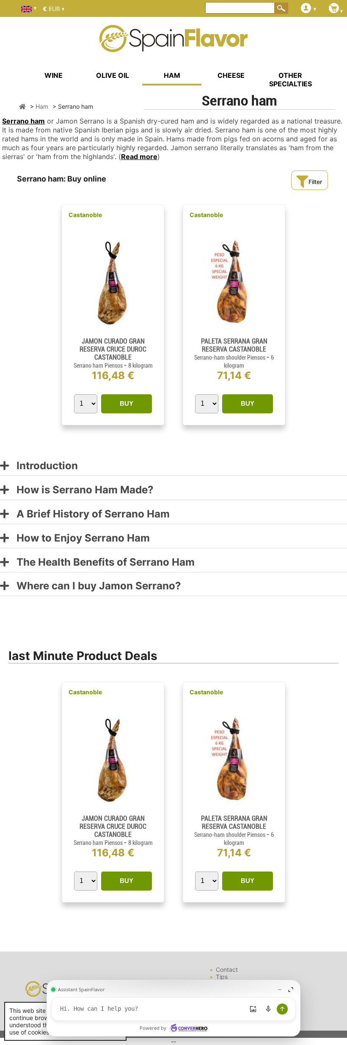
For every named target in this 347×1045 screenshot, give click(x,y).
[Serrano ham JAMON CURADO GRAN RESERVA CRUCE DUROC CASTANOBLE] (113, 333)
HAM (172, 75)
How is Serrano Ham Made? (81, 490)
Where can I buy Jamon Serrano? (95, 586)
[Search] (281, 8)
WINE (53, 75)
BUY (126, 403)
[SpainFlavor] (22, 106)
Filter (315, 181)
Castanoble (85, 214)
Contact (227, 969)
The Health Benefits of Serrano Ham (102, 562)
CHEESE (231, 75)
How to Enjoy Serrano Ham (79, 538)
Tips (222, 976)
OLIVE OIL (112, 75)
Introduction (43, 466)
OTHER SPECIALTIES (290, 79)
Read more (139, 156)
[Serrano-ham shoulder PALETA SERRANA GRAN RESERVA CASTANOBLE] (234, 333)
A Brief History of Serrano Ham (89, 514)
